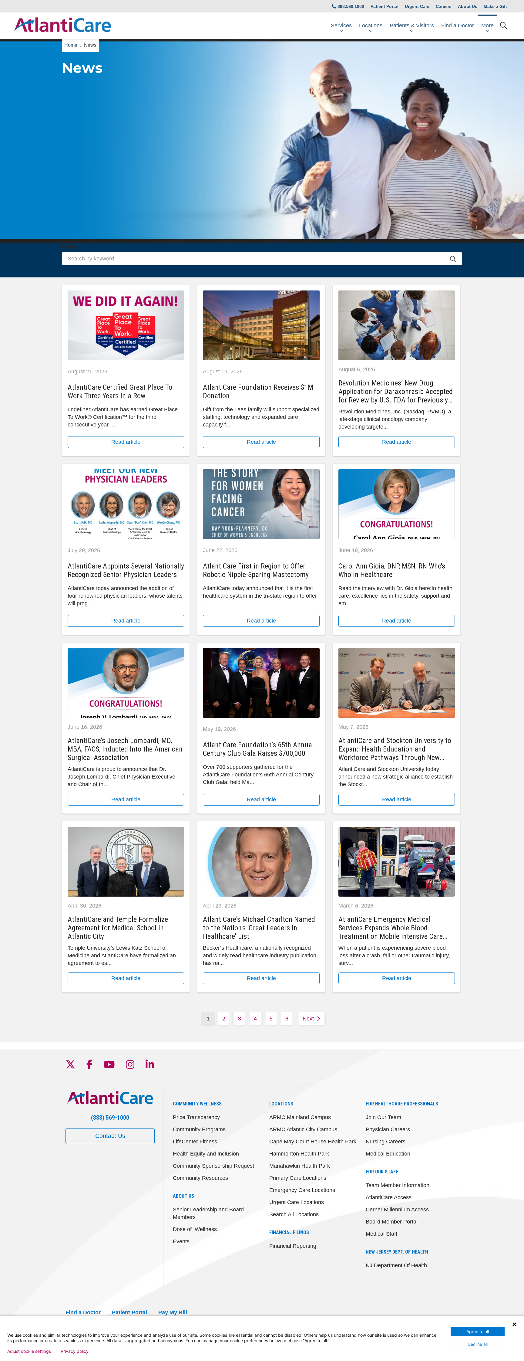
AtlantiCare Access (388, 1197)
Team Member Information (397, 1185)
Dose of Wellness (195, 1229)
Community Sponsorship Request (213, 1166)
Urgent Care (417, 6)
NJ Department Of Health (396, 1265)
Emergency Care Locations (302, 1190)
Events (181, 1241)
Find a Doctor (457, 25)
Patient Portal (384, 6)
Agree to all (477, 1331)
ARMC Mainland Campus (300, 1117)
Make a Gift (495, 6)
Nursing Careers (385, 1142)
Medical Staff (381, 1234)
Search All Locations (294, 1214)
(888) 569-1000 (110, 1117)
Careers (444, 6)
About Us (467, 6)
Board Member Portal (392, 1222)
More (487, 25)
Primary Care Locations (297, 1178)
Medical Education (388, 1154)
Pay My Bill (172, 1312)
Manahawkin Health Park (299, 1166)
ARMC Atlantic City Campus (303, 1129)
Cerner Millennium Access (397, 1210)
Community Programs (199, 1129)
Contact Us (110, 1135)
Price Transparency (196, 1117)
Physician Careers (388, 1129)
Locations (370, 25)
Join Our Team (383, 1117)
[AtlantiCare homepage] (62, 25)
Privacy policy (75, 1351)
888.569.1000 (351, 6)
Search (71, 247)
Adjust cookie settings (29, 1351)
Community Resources (200, 1178)
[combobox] (262, 258)
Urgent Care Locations (296, 1202)
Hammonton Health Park (299, 1154)
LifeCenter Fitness (195, 1142)
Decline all (478, 1344)
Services (341, 25)
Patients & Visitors (412, 25)
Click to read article (126, 370)
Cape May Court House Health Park (312, 1142)
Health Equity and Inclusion (206, 1154)
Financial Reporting (292, 1246)
